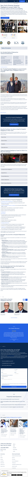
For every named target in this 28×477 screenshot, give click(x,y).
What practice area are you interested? (6, 375)
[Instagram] (1, 449)
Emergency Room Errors (5, 222)
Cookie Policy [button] (22, 472)
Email (2, 372)
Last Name (15, 369)
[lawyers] (16, 43)
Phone (15, 372)
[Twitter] (2, 449)
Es (2, 450)
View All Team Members (14, 317)
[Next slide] (26, 300)
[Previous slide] (24, 300)
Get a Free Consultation (14, 124)
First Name (2, 369)
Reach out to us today (10, 355)
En (16, 1)
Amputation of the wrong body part (7, 201)
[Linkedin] (5, 449)
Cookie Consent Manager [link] (3, 470)
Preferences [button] (11, 473)
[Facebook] (3, 449)
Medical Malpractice (10, 3)
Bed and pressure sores (5, 202)
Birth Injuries (3, 213)
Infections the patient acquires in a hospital (8, 205)
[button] (10, 339)
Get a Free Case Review (5, 17)
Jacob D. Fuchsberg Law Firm (4, 3)
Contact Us (22, 1)
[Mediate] (8, 43)
